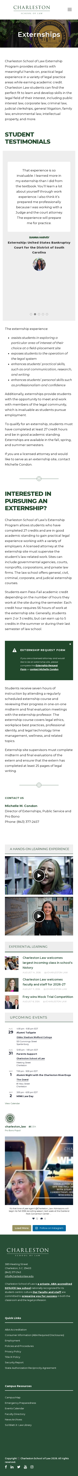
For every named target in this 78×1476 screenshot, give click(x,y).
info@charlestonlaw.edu (19, 1276)
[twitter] (18, 1467)
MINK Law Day (25, 1096)
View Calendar (12, 1103)
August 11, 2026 (31, 989)
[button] (39, 875)
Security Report (14, 1362)
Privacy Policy (13, 1351)
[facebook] (6, 1467)
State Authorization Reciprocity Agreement (30, 1367)
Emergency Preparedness (20, 1402)
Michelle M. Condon (21, 806)
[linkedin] (12, 1467)
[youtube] (25, 1467)
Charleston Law (58, 972)
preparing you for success (39, 1296)
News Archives (13, 1419)
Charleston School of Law (31, 1058)
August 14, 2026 (32, 972)
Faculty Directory (15, 1414)
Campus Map (12, 1397)
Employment (12, 1340)
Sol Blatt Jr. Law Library (18, 1424)
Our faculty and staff (47, 1292)
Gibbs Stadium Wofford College (34, 1037)
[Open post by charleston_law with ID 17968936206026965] (39, 1170)
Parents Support (27, 1054)
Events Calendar (14, 1408)
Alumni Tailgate (26, 1032)
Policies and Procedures (19, 1346)
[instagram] (31, 1467)
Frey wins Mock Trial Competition (48, 997)
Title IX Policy (12, 1356)
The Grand (22, 1079)
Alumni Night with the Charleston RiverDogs (44, 1075)
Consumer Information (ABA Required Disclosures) (34, 1335)
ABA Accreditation (16, 1329)
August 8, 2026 (31, 1001)
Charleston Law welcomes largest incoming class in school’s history (48, 962)
